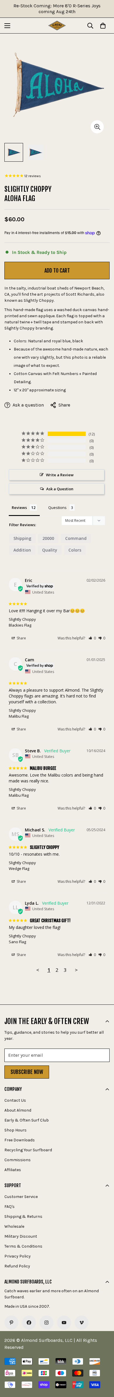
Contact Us (15, 1100)
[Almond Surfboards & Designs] (57, 25)
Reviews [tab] (19, 507)
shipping (22, 538)
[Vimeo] (82, 1323)
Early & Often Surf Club (26, 1120)
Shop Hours (15, 1130)
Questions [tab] (57, 507)
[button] (92, 638)
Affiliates (12, 1169)
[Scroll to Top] (103, 1366)
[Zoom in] (97, 126)
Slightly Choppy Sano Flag (22, 938)
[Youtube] (64, 1323)
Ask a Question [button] (59, 488)
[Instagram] (46, 1323)
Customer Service (21, 1196)
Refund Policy (17, 1266)
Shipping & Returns (23, 1216)
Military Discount (20, 1236)
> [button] (76, 970)
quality (49, 550)
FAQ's (9, 1206)
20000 (48, 538)
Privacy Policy (17, 1256)
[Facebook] (29, 1323)
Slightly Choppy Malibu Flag (22, 713)
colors (74, 550)
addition (22, 550)
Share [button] (21, 638)
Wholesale (14, 1226)
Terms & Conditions (23, 1246)
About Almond (17, 1110)
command (76, 538)
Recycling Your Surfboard (28, 1149)
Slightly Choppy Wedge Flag (22, 865)
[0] (103, 25)
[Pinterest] (11, 1323)
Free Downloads (19, 1140)
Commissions (17, 1159)
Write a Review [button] (60, 474)
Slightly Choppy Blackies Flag (22, 622)
